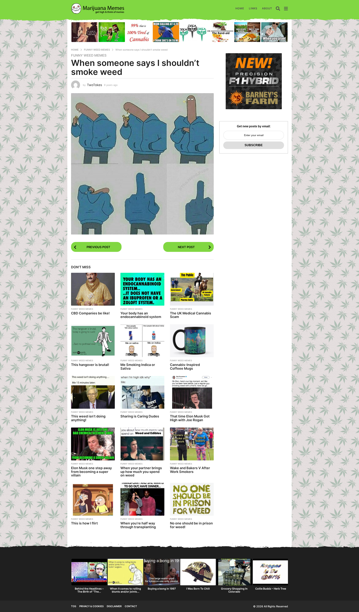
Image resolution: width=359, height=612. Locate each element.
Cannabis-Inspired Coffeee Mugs (185, 366)
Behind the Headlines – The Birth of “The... (89, 590)
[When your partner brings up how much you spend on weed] (142, 444)
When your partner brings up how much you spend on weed (141, 471)
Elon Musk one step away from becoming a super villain (91, 471)
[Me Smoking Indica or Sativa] (142, 340)
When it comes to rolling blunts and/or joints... (125, 590)
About (267, 8)
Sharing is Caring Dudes (139, 416)
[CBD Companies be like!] (93, 289)
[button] (278, 8)
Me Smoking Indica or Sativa (137, 366)
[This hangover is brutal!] (93, 340)
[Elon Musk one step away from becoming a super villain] (93, 444)
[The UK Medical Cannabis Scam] (192, 289)
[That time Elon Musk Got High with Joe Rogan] (192, 392)
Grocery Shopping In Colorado (234, 590)
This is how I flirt (84, 523)
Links (253, 8)
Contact (131, 606)
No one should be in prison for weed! (191, 525)
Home (239, 8)
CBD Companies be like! (90, 313)
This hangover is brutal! (90, 365)
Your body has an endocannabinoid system (140, 315)
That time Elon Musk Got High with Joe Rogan (190, 418)
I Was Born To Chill (198, 588)
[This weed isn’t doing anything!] (93, 392)
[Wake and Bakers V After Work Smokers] (192, 444)
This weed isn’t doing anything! (88, 418)
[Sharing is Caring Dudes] (142, 392)
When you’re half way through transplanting (138, 525)
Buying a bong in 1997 (162, 588)
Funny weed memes (89, 55)
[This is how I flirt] (93, 499)
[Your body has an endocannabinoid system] (142, 289)
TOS (73, 606)
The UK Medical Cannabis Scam (190, 315)
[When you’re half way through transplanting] (142, 499)
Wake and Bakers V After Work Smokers (190, 470)
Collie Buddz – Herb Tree (270, 588)
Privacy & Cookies (91, 606)
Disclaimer (114, 606)
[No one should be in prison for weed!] (192, 499)
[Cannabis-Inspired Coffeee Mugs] (192, 340)
